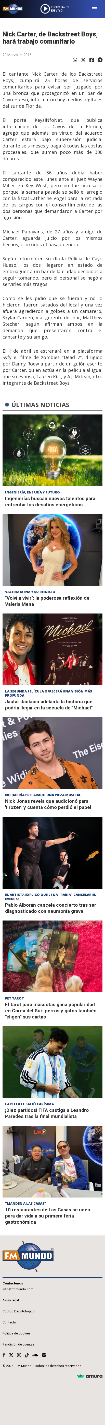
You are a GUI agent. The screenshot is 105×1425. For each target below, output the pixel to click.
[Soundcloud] (35, 1355)
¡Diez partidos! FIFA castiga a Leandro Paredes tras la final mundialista (47, 1113)
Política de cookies (17, 1333)
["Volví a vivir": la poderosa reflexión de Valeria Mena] (52, 550)
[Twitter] (83, 60)
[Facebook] (91, 60)
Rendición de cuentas (18, 1344)
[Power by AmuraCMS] (89, 1376)
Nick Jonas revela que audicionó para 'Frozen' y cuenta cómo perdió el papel (48, 804)
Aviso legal (11, 1300)
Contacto (9, 1322)
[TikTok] (27, 1355)
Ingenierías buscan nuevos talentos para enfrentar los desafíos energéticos (50, 502)
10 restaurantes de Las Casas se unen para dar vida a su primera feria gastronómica (47, 1216)
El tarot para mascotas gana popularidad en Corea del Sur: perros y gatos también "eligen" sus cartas (51, 1011)
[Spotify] (44, 1355)
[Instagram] (19, 1355)
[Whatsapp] (75, 60)
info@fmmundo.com (18, 1289)
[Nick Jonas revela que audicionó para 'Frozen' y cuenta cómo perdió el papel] (52, 753)
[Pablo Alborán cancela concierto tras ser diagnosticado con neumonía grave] (52, 852)
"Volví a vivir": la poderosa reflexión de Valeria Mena (47, 601)
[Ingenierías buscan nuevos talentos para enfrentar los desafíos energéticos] (52, 450)
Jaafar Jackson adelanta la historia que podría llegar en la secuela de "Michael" (49, 705)
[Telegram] (100, 60)
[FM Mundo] (13, 9)
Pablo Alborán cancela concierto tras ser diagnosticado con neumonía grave (50, 908)
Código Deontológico (19, 1311)
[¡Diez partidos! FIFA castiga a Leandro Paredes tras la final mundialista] (52, 1062)
